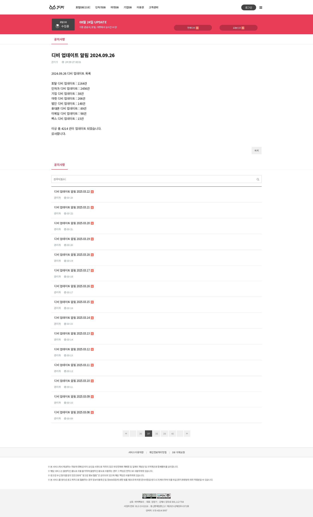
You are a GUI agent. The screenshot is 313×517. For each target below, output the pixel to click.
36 (140, 433)
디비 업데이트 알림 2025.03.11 (73, 365)
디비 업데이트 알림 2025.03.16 (73, 286)
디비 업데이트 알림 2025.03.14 (73, 317)
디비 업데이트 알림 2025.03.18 (73, 254)
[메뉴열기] (260, 7)
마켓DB (115, 7)
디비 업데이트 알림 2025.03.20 (73, 223)
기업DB (128, 7)
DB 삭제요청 (178, 452)
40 (172, 433)
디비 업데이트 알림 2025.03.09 (73, 396)
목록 (256, 150)
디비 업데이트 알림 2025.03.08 (73, 412)
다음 (180, 433)
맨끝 (187, 433)
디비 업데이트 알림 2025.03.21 (73, 207)
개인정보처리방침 (158, 452)
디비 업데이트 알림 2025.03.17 (73, 270)
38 (156, 433)
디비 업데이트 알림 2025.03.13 (73, 333)
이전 (133, 433)
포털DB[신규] (83, 7)
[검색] (258, 179)
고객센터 (153, 7)
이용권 (140, 7)
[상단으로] (305, 509)
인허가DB (100, 7)
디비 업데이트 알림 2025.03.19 (73, 239)
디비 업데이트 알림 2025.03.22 (73, 191)
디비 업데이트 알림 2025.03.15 (73, 302)
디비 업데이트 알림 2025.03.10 (73, 381)
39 (164, 433)
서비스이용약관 (136, 452)
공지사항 (59, 164)
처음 (126, 433)
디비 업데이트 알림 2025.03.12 (73, 349)
